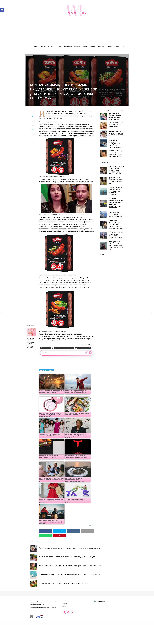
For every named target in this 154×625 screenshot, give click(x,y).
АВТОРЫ (64, 601)
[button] (2, 10)
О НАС (64, 606)
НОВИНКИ (32, 80)
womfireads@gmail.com (37, 604)
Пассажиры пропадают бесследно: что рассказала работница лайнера (116, 143)
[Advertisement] (77, 32)
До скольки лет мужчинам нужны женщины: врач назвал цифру (115, 116)
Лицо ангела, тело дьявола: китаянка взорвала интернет (116, 133)
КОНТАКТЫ (65, 603)
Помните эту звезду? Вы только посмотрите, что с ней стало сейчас (116, 153)
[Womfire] (77, 10)
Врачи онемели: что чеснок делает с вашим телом (116, 124)
